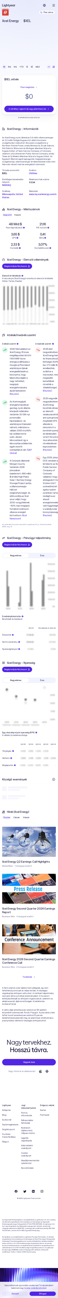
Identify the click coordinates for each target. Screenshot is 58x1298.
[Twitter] (24, 1191)
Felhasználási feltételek (27, 1121)
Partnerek (44, 1115)
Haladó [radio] (17, 215)
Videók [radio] (26, 817)
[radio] (49, 67)
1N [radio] (4, 67)
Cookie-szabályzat (26, 1154)
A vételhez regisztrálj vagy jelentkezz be (27, 109)
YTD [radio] (22, 67)
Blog (4, 1115)
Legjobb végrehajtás (26, 1139)
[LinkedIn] (33, 1191)
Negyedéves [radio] (15, 555)
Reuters (14, 394)
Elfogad (42, 1294)
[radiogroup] (21, 67)
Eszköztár (7, 1120)
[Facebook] (16, 1191)
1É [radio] (27, 67)
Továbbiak (27, 977)
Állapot (5, 1142)
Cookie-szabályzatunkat (35, 1288)
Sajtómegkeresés (10, 1124)
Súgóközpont (8, 1129)
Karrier (43, 1110)
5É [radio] (32, 67)
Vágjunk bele (29, 1062)
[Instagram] (42, 1191)
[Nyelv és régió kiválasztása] (44, 5)
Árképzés (6, 1110)
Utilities (33, 173)
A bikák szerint (9, 344)
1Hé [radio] (9, 67)
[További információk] (54, 779)
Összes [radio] (6, 817)
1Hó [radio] (15, 67)
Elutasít (15, 1294)
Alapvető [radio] (7, 215)
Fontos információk (26, 1114)
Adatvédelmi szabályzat (27, 1146)
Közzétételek (27, 1168)
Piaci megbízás (27, 87)
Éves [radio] (42, 555)
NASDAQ (6, 185)
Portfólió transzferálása (9, 1135)
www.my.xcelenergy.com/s (42, 194)
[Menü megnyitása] (54, 5)
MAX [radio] (38, 67)
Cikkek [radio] (16, 817)
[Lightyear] (9, 5)
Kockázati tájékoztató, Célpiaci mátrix (28, 1130)
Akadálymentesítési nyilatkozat (29, 1161)
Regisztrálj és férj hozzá (15, 266)
